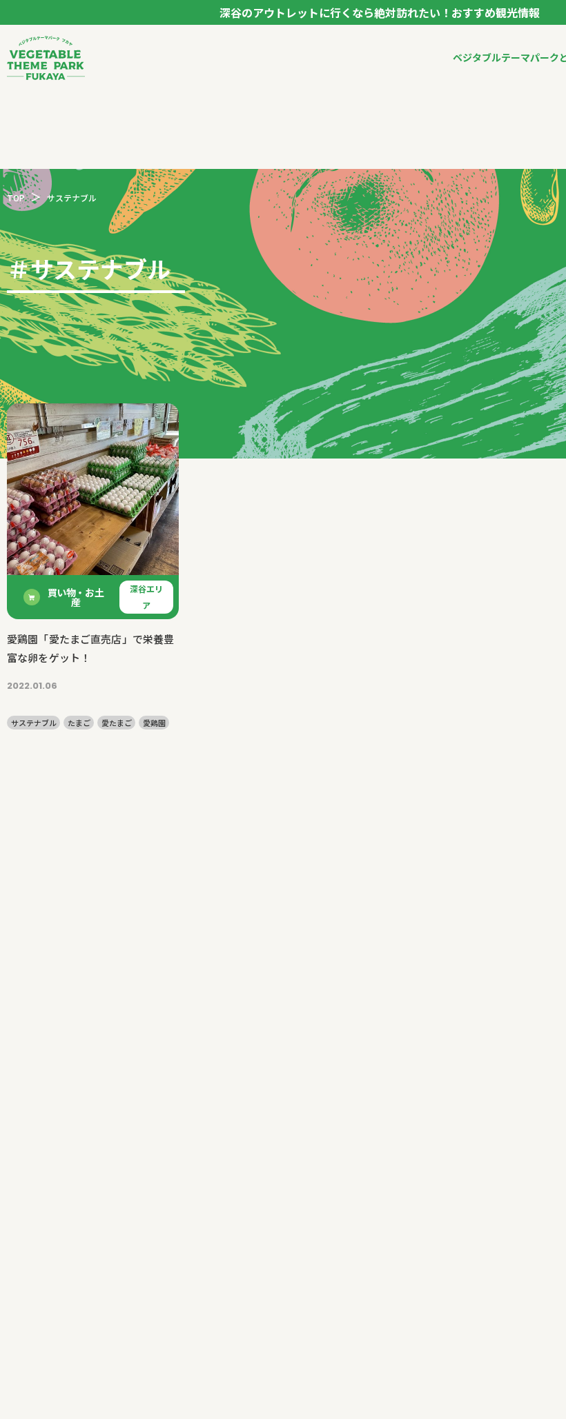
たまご (79, 722)
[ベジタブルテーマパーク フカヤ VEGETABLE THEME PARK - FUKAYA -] (46, 58)
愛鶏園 (154, 722)
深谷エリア (146, 597)
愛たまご (116, 722)
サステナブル (34, 722)
